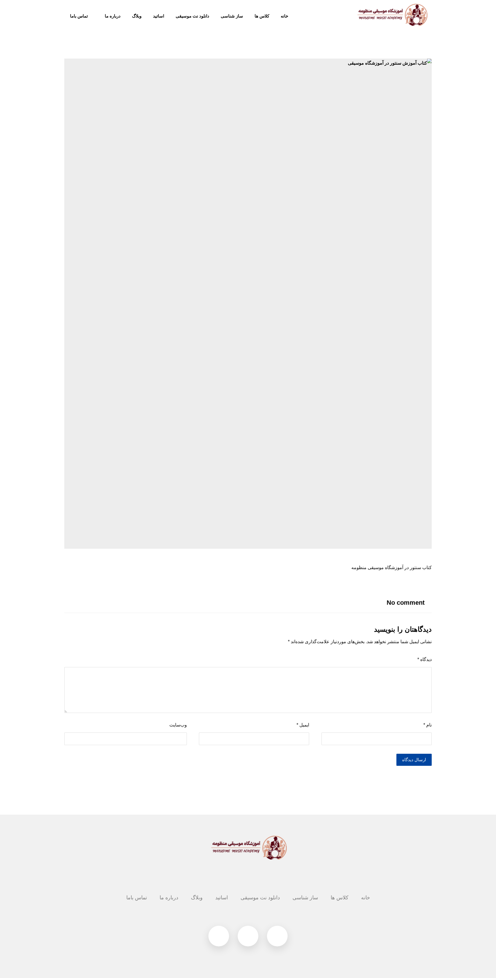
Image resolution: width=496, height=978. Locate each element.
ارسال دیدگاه (414, 759)
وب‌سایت (178, 724)
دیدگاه (424, 659)
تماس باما (136, 897)
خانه (365, 897)
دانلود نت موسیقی (260, 897)
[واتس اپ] (218, 936)
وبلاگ (197, 897)
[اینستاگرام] (248, 936)
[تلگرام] (277, 936)
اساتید (221, 897)
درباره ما (169, 897)
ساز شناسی (305, 897)
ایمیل (303, 724)
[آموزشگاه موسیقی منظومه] (391, 15)
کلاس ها (339, 897)
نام (427, 724)
